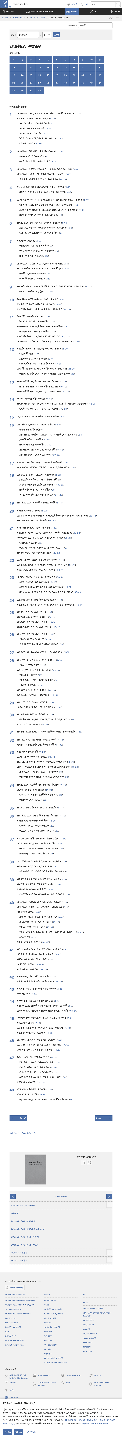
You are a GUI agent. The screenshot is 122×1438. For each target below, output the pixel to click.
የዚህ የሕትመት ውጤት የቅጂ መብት (23, 1133)
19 (74, 67)
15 (39, 67)
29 (65, 75)
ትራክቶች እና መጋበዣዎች (53, 1314)
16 (48, 67)
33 (100, 75)
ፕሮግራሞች (48, 1332)
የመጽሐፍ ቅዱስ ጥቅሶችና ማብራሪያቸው (20, 1305)
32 (91, 75)
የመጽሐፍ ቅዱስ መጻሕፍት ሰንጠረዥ (27, 1229)
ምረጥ (13, 35)
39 (56, 83)
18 (65, 67)
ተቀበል (7, 1432)
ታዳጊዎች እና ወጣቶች (13, 1327)
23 (13, 75)
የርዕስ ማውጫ (61, 1196)
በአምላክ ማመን (10, 1336)
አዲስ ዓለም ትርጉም (37, 18)
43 (91, 83)
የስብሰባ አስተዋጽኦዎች (52, 1327)
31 (82, 75)
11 (100, 59)
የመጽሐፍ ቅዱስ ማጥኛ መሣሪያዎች (18, 1314)
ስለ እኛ (85, 1303)
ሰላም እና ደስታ (11, 1318)
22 (100, 67)
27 (48, 75)
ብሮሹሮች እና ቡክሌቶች (53, 1309)
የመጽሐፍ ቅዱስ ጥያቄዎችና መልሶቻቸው (20, 1301)
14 (31, 67)
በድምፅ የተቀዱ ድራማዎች (54, 1358)
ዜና (84, 1295)
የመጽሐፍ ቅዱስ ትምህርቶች (15, 1295)
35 (22, 83)
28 (56, 75)
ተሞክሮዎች (87, 1347)
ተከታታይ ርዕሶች (50, 1318)
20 (82, 67)
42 (82, 83)
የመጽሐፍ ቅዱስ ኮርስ (13, 1309)
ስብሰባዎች (86, 1329)
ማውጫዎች (48, 1336)
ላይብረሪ (5, 18)
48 (39, 90)
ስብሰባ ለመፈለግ (41, 1375)
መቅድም (15, 1213)
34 (13, 83)
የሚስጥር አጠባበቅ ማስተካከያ (95, 1423)
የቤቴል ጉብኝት (88, 1325)
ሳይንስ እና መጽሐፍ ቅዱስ (14, 1340)
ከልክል (18, 1432)
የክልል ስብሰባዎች (89, 1338)
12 (13, 67)
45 (13, 90)
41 (74, 83)
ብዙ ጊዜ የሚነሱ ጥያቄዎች (93, 1308)
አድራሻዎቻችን (88, 1320)
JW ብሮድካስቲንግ (50, 1345)
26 (39, 75)
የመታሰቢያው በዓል (90, 1334)
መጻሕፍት (47, 1305)
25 (31, 75)
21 (91, 67)
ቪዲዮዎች (47, 1349)
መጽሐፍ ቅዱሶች (19, 18)
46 (22, 90)
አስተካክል (31, 1432)
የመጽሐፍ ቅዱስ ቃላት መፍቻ (24, 1245)
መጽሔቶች (47, 1323)
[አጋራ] (111, 18)
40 (65, 83)
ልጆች (7, 1332)
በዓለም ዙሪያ (87, 1351)
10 (91, 59)
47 (31, 90)
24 (22, 75)
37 (39, 83)
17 (56, 67)
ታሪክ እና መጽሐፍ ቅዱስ (14, 1345)
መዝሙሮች (48, 1354)
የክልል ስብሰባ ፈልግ (71, 1375)
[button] (40, 11)
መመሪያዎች (48, 1340)
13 (22, 67)
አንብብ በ (72, 25)
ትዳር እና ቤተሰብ (11, 1323)
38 (48, 83)
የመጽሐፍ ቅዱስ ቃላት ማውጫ (25, 1237)
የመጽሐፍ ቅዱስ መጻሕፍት (23, 1221)
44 (100, 83)
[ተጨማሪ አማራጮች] (117, 18)
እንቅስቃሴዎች (88, 1342)
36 (31, 83)
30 (74, 75)
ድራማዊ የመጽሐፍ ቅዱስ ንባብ (55, 1363)
